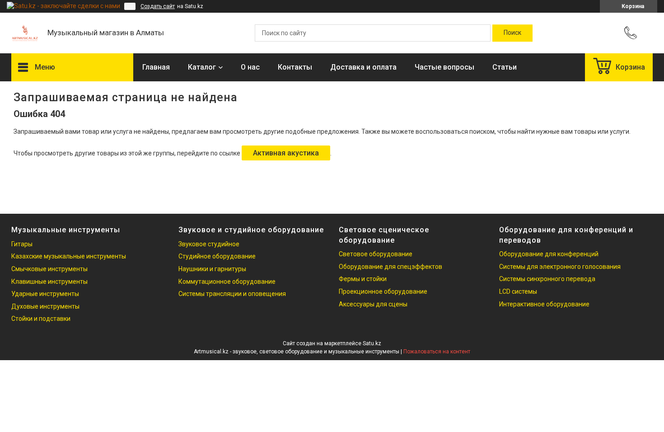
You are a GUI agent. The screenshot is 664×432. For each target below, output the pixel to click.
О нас (250, 67)
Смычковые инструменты (49, 268)
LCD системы (518, 291)
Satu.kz (372, 343)
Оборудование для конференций (549, 254)
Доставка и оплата (363, 67)
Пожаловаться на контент (436, 351)
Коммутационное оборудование (227, 281)
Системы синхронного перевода (547, 278)
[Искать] (512, 33)
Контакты (295, 67)
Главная (156, 67)
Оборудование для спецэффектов (390, 266)
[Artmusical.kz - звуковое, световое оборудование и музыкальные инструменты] (25, 33)
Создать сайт (157, 6)
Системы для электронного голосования (560, 266)
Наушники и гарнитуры (212, 268)
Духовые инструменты (45, 306)
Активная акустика (286, 153)
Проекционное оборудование (383, 291)
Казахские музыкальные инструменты (68, 256)
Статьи (504, 67)
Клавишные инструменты (49, 281)
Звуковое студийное (208, 244)
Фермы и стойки (363, 278)
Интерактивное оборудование (544, 304)
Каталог (202, 67)
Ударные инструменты (45, 293)
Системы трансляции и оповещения (232, 293)
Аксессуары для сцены (373, 304)
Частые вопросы (444, 67)
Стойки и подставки (40, 318)
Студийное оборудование (217, 256)
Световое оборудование (375, 254)
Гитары (22, 244)
